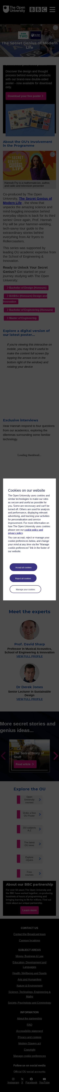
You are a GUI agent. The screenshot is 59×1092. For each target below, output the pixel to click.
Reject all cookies (23, 578)
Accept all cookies (23, 567)
